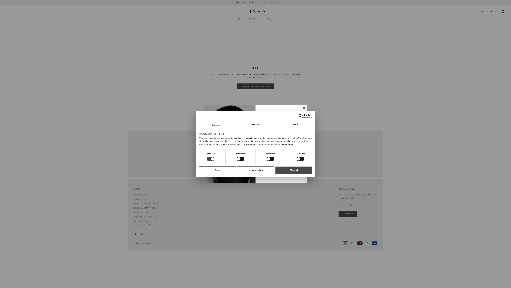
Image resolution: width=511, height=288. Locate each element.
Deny (217, 170)
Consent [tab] (216, 125)
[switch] (240, 159)
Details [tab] (255, 124)
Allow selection (255, 170)
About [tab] (295, 124)
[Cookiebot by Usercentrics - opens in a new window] (300, 116)
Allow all (294, 170)
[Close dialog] (304, 108)
